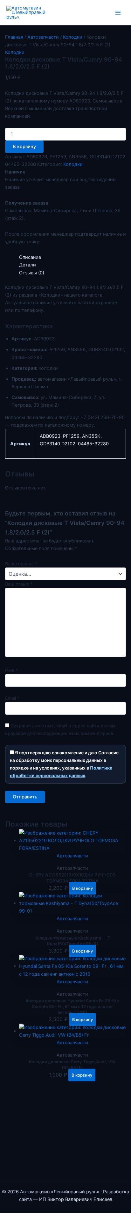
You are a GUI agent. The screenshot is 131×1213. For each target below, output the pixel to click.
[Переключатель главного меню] (118, 12)
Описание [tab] (30, 257)
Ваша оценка (21, 563)
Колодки (72, 37)
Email (12, 698)
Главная (14, 37)
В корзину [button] (82, 888)
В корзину (24, 146)
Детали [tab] (27, 265)
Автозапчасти (43, 37)
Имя (11, 670)
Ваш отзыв (18, 584)
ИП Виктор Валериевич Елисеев (75, 1199)
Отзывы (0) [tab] (31, 273)
